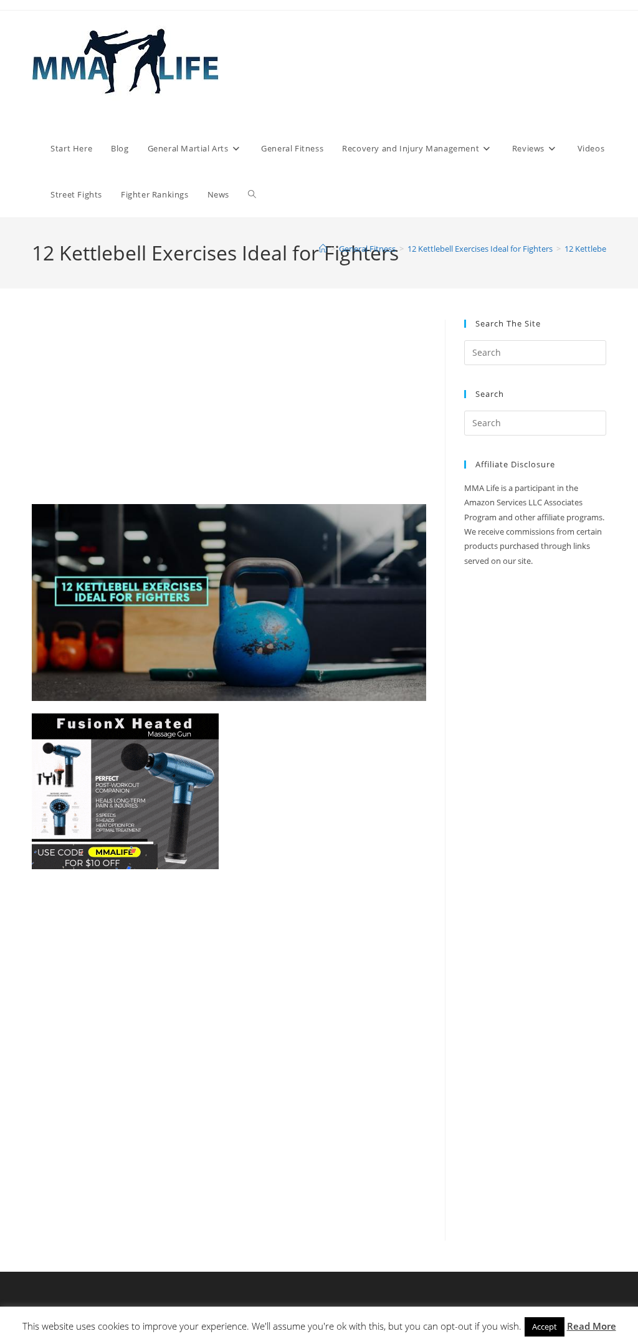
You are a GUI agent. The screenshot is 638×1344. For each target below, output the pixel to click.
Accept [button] (544, 1326)
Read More (591, 1326)
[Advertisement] (229, 412)
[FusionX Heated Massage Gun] (125, 790)
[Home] (323, 248)
